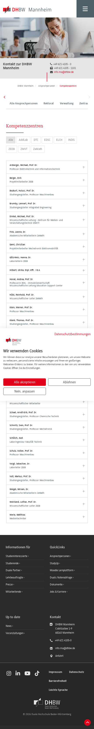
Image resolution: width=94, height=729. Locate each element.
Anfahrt (59, 655)
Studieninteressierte (17, 556)
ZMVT (24, 149)
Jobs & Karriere (58, 591)
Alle (11, 139)
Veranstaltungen (14, 633)
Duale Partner (13, 570)
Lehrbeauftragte (15, 577)
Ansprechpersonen (60, 556)
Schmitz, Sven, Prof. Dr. (31, 427)
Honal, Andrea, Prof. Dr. (36, 282)
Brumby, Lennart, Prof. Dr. (30, 205)
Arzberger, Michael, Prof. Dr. (35, 167)
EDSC (47, 139)
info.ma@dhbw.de (64, 72)
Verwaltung (66, 103)
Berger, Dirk (21, 180)
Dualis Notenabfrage (61, 577)
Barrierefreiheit (58, 681)
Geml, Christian (34, 246)
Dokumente (56, 584)
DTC (36, 139)
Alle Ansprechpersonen (24, 103)
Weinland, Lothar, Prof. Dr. (25, 503)
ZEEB (12, 149)
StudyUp (54, 563)
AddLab (23, 139)
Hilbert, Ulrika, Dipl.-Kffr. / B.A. (25, 270)
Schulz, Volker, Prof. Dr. (22, 452)
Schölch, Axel (26, 440)
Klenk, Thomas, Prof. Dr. (32, 322)
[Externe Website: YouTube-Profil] (27, 673)
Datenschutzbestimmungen (72, 334)
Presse (9, 584)
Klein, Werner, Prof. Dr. (22, 309)
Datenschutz (76, 672)
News (9, 626)
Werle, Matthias (18, 516)
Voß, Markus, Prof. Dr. (32, 478)
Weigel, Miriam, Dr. (27, 491)
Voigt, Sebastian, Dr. (20, 465)
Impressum (55, 672)
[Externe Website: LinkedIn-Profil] (18, 673)
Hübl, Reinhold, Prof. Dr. (26, 296)
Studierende (12, 563)
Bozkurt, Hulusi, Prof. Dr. (32, 192)
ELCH (59, 139)
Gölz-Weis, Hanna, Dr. (20, 259)
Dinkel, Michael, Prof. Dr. (36, 219)
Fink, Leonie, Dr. (27, 233)
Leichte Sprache (58, 690)
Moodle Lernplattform (62, 570)
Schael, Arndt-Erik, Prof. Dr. (34, 414)
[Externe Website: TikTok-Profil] (37, 673)
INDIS (71, 139)
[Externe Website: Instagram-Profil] (9, 673)
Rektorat (49, 103)
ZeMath (37, 149)
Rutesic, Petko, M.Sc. (25, 401)
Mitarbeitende (14, 591)
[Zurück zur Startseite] (47, 703)
